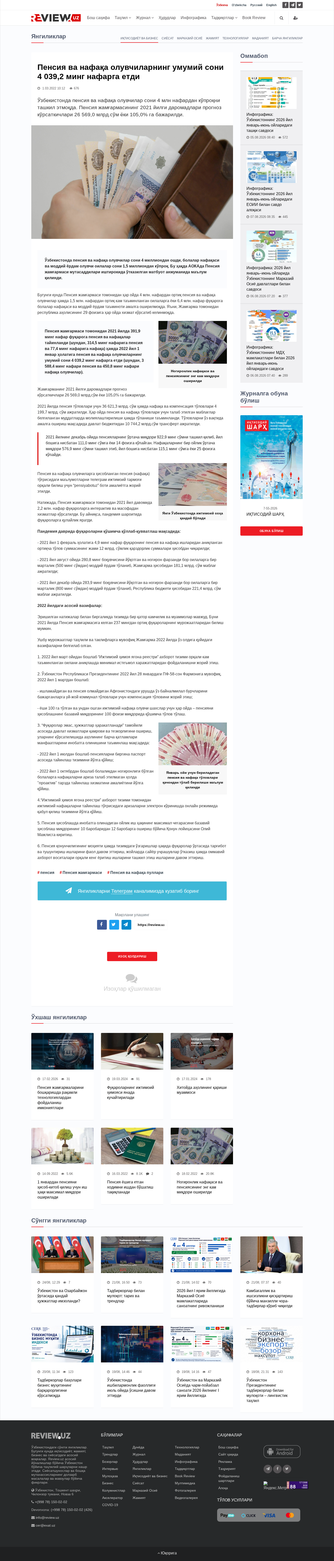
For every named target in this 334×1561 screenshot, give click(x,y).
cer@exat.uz (45, 1525)
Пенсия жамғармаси (82, 873)
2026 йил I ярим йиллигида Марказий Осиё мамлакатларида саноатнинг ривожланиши (201, 1298)
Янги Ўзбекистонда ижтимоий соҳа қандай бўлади (192, 515)
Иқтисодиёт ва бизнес (139, 38)
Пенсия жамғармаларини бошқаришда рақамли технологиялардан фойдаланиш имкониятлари (60, 1097)
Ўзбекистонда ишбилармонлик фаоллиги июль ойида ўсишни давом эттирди (131, 1387)
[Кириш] (296, 18)
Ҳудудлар (167, 18)
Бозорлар (110, 1462)
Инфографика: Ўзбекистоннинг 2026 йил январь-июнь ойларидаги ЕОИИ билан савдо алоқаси (269, 199)
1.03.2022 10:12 (53, 88)
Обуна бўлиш (272, 531)
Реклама (225, 1462)
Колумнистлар (113, 1490)
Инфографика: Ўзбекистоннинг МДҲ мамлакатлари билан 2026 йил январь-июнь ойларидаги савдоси (270, 358)
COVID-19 (110, 1505)
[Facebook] (285, 5)
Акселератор (112, 1498)
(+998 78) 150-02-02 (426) (71, 1510)
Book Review (254, 18)
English (271, 5)
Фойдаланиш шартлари (228, 1478)
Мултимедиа (185, 1483)
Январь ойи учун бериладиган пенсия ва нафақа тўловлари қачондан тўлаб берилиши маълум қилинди (193, 780)
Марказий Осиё (189, 38)
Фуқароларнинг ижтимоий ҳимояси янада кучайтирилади (130, 1092)
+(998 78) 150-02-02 (51, 1502)
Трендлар (110, 1454)
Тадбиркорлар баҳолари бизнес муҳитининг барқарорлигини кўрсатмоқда (59, 1387)
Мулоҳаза (110, 1476)
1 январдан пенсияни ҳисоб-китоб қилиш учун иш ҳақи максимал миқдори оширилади (62, 1189)
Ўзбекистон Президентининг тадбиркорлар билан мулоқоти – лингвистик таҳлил (267, 1390)
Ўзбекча (222, 5)
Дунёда (138, 1447)
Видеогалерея (186, 1498)
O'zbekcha (239, 5)
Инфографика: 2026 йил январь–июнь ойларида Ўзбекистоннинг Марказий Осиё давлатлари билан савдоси (270, 278)
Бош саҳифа (98, 18)
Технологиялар (236, 38)
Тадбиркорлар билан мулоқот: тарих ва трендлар (126, 1296)
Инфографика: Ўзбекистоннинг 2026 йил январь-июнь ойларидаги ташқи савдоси (269, 122)
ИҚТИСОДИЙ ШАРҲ (265, 514)
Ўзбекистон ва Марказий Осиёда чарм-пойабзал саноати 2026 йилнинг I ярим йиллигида (199, 1387)
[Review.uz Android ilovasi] (282, 1452)
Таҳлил (122, 18)
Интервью (110, 1469)
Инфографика (193, 18)
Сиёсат (168, 38)
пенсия (47, 873)
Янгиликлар (142, 1469)
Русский (256, 5)
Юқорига (168, 1553)
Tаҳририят (226, 1469)
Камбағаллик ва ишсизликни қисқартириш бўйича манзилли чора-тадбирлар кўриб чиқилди (269, 1298)
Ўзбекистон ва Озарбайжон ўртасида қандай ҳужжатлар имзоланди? (62, 1296)
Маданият (260, 38)
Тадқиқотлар (223, 18)
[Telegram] (292, 5)
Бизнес (107, 1483)
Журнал (143, 18)
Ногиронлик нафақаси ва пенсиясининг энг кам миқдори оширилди (192, 376)
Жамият (212, 38)
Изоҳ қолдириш (132, 956)
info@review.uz (47, 1517)
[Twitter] (300, 5)
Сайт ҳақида (228, 1454)
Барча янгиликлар (287, 38)
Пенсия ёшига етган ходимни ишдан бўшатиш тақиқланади (130, 1187)
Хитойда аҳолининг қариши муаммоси (202, 1090)
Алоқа (223, 1488)
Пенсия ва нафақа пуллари (136, 873)
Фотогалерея (185, 1490)
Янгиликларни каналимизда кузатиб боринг (138, 891)
